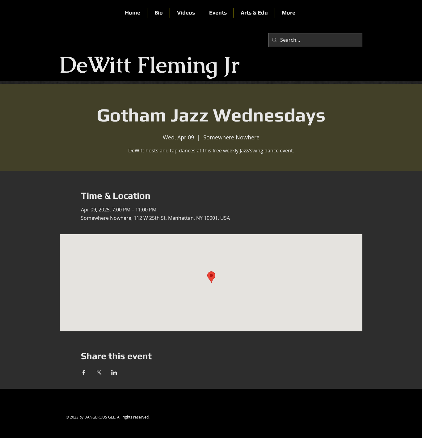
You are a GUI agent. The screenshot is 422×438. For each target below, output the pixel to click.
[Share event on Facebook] (84, 372)
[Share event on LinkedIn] (114, 372)
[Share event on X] (99, 372)
